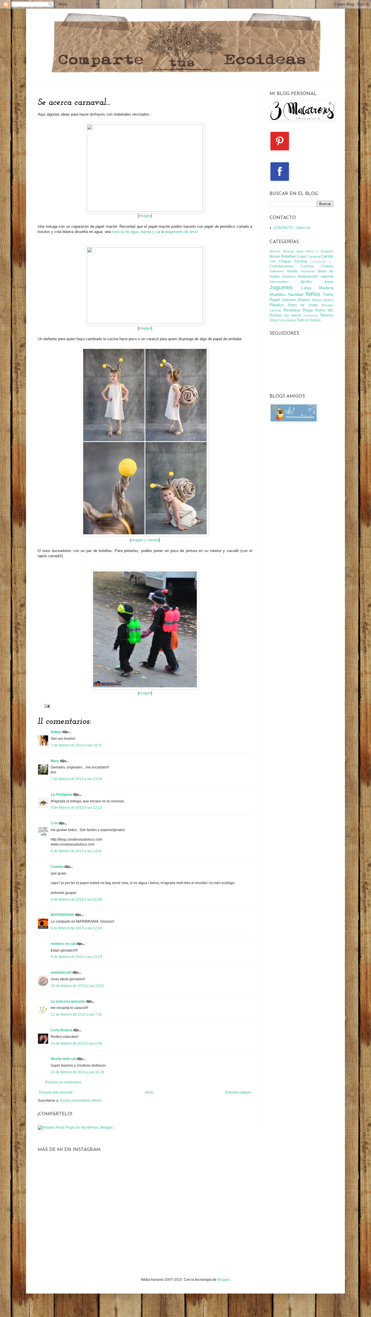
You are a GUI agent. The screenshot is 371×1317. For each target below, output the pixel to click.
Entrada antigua (238, 1092)
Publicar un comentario (63, 1082)
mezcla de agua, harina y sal (136, 231)
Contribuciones (282, 266)
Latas (306, 287)
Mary (55, 761)
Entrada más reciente (56, 1092)
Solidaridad (310, 315)
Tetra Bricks (287, 320)
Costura (327, 266)
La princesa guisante (68, 1001)
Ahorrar (275, 251)
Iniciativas (289, 276)
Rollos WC (324, 310)
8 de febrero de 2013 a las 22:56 (76, 899)
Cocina (300, 261)
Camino (57, 867)
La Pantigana (61, 795)
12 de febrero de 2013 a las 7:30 (76, 1014)
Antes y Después (319, 251)
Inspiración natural (315, 276)
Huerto (292, 271)
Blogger (223, 1280)
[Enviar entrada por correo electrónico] (46, 705)
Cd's (273, 261)
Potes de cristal (303, 305)
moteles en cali (63, 944)
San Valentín (292, 315)
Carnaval (313, 256)
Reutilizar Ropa (298, 310)
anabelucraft (61, 972)
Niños (313, 294)
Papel (275, 299)
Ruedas (276, 315)
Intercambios (279, 281)
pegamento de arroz (181, 231)
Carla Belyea (61, 1030)
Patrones (289, 300)
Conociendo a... (321, 261)
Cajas (301, 256)
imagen (145, 216)
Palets (328, 295)
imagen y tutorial (145, 540)
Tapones (326, 315)
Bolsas (275, 256)
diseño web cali (63, 1059)
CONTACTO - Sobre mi (292, 228)
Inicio (149, 1092)
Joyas (328, 282)
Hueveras (308, 271)
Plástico (277, 305)
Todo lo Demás (309, 320)
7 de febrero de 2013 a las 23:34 (76, 779)
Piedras (304, 300)
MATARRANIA (62, 915)
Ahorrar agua (293, 251)
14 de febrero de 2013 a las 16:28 (77, 1072)
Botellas (288, 256)
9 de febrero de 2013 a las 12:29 (76, 928)
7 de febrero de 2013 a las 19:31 (76, 745)
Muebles (277, 294)
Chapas (285, 261)
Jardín (306, 281)
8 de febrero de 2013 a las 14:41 (76, 851)
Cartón (327, 256)
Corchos (307, 266)
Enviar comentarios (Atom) (81, 1101)
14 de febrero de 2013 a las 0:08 (76, 1043)
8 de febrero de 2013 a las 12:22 (76, 808)
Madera (326, 287)
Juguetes (281, 287)
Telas (274, 320)
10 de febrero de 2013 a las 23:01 (77, 986)
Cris (54, 823)
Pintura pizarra (322, 300)
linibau (56, 732)
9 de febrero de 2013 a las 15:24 (76, 957)
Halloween (277, 271)
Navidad (295, 294)
